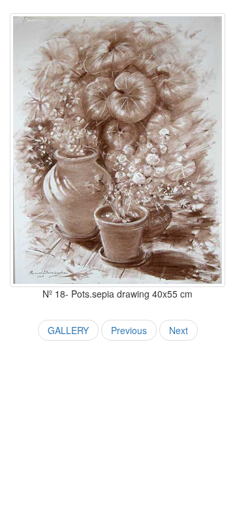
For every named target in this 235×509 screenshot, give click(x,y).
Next (178, 330)
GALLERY (68, 330)
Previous (129, 330)
